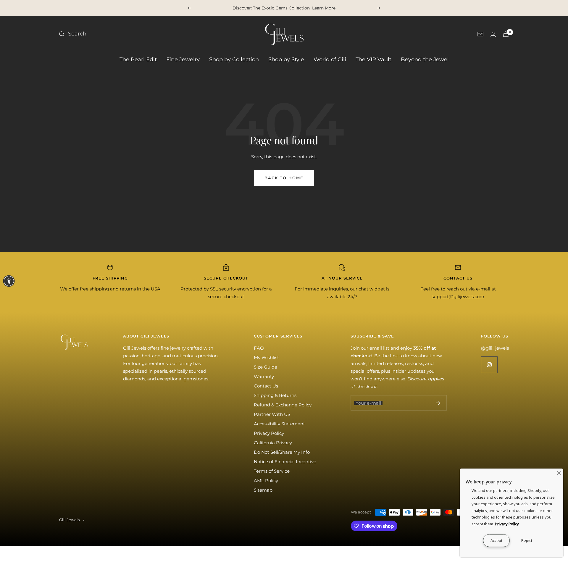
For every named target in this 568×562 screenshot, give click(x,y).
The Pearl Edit (138, 59)
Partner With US (272, 414)
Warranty (264, 376)
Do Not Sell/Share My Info (282, 452)
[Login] (493, 34)
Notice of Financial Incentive (285, 461)
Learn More (323, 8)
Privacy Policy (269, 433)
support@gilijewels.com (458, 296)
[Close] (559, 473)
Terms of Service (272, 471)
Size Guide (265, 367)
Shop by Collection (234, 59)
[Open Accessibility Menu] (9, 281)
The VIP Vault (373, 59)
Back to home (284, 177)
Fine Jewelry (183, 59)
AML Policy (266, 480)
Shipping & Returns (275, 395)
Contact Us (266, 386)
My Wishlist (266, 357)
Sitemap (263, 490)
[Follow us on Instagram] (489, 364)
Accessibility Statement (279, 424)
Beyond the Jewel (425, 59)
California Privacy (273, 442)
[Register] (438, 403)
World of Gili (330, 59)
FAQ (259, 348)
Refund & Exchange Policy (283, 405)
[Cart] (506, 34)
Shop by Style (286, 59)
